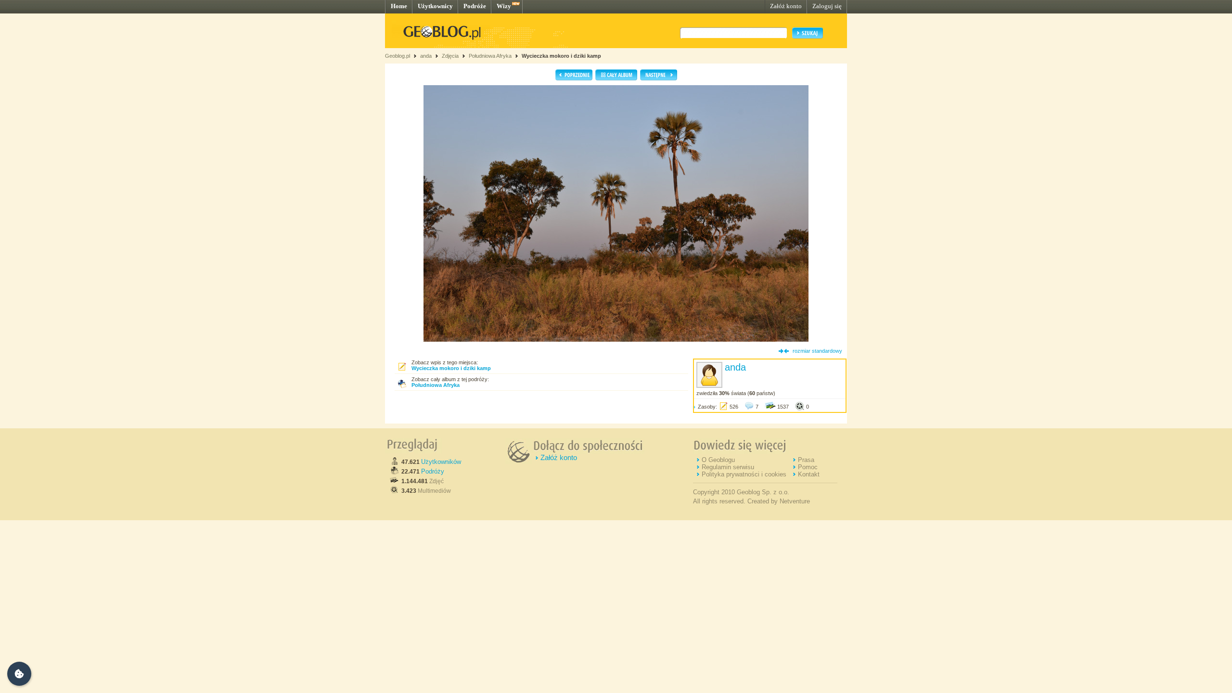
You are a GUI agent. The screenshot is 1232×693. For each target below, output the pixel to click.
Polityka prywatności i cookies (744, 474)
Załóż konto (786, 6)
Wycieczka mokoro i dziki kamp (561, 56)
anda (426, 56)
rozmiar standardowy (817, 351)
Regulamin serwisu (728, 467)
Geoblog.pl (397, 56)
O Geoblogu (718, 459)
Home (399, 6)
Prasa (806, 459)
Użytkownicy (435, 6)
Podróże (474, 6)
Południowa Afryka (490, 56)
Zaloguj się (827, 6)
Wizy (504, 6)
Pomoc (808, 467)
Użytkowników (441, 461)
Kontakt (809, 474)
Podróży (432, 471)
